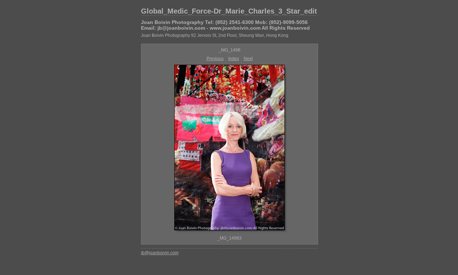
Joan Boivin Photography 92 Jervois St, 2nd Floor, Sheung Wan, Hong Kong (214, 35)
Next (248, 58)
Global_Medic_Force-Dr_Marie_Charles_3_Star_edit (229, 11)
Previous (215, 58)
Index (233, 58)
